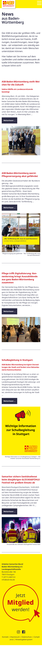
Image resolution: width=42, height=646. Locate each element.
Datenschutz (27, 637)
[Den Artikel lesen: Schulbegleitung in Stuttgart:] (21, 454)
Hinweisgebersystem (23, 639)
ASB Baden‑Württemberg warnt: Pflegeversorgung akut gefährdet (20, 175)
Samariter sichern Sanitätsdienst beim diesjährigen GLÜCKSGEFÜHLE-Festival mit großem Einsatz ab (21, 479)
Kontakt (5, 637)
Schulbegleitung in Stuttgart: (17, 360)
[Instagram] (18, 632)
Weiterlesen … (9, 120)
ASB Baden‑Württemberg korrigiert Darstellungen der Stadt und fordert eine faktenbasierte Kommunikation (20, 367)
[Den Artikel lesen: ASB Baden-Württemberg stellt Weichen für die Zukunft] (21, 154)
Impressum (15, 637)
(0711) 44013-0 (9, 577)
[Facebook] (23, 632)
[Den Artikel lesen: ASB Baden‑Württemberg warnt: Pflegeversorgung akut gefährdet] (21, 251)
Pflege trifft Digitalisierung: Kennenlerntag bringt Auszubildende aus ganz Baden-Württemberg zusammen (20, 278)
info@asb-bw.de (8, 579)
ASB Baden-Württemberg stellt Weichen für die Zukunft (21, 83)
